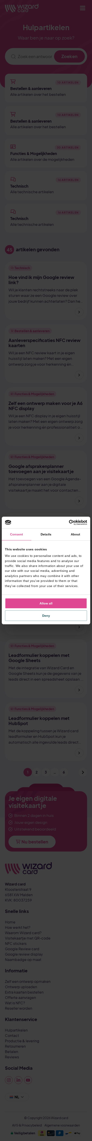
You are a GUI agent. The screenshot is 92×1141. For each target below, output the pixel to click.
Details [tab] (46, 534)
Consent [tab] (16, 534)
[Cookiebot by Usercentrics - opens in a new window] (67, 522)
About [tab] (75, 534)
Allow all (46, 603)
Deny (46, 615)
